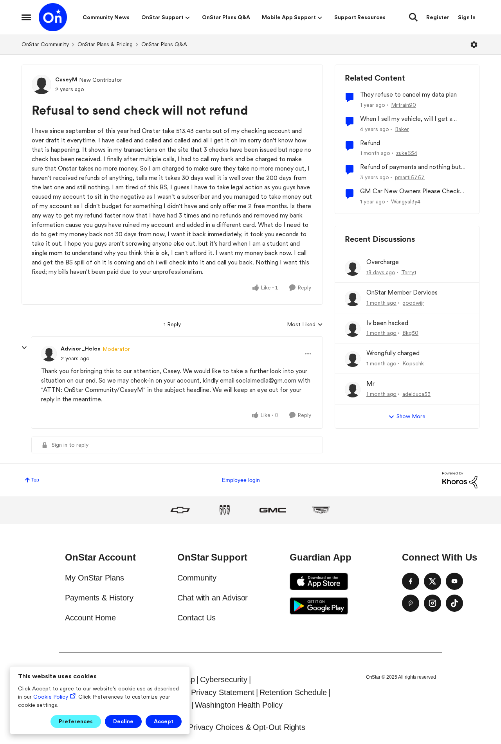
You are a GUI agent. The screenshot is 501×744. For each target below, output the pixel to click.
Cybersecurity (223, 679)
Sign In (467, 17)
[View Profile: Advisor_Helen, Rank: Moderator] (49, 353)
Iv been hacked (387, 323)
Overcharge (382, 262)
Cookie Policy (50, 697)
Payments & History (99, 597)
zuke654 (406, 153)
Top (35, 480)
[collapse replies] (24, 347)
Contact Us (196, 617)
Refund (370, 143)
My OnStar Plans (94, 577)
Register (437, 17)
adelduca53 (416, 394)
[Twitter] (432, 581)
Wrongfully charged (393, 353)
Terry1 (408, 272)
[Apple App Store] (319, 581)
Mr (370, 383)
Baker (402, 129)
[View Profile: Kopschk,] (352, 359)
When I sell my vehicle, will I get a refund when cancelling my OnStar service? (407, 119)
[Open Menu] (474, 44)
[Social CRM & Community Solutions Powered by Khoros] (460, 479)
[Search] (413, 17)
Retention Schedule (293, 692)
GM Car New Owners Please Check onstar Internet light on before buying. (412, 191)
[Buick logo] (224, 510)
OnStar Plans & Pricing (105, 44)
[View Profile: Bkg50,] (352, 329)
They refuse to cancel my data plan (408, 94)
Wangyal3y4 (405, 201)
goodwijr (413, 303)
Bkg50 (410, 333)
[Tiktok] (454, 603)
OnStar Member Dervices (402, 292)
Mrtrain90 (403, 105)
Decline (123, 721)
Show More (410, 416)
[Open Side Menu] (26, 17)
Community (196, 577)
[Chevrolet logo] (180, 510)
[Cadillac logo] (321, 510)
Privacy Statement (222, 692)
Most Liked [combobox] (305, 325)
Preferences (76, 721)
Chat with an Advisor (212, 597)
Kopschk (413, 363)
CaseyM (66, 79)
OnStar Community (45, 44)
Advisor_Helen (81, 348)
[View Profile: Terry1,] (352, 268)
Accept (163, 721)
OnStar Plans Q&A (164, 44)
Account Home (90, 617)
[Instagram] (432, 603)
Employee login (241, 480)
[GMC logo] (273, 510)
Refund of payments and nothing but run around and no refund (410, 167)
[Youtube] (454, 581)
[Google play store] (319, 606)
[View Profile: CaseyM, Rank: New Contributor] (41, 84)
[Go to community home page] (53, 17)
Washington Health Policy (238, 705)
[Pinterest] (410, 603)
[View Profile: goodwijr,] (352, 298)
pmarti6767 (410, 177)
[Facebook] (410, 581)
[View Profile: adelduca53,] (352, 389)
